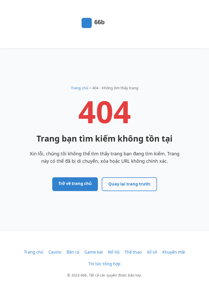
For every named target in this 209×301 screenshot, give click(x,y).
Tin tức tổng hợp (104, 264)
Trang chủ (79, 87)
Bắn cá (73, 252)
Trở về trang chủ (75, 183)
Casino (54, 252)
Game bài (93, 252)
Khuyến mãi (173, 252)
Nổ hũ (114, 252)
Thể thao (133, 252)
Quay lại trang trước (129, 184)
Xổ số (152, 252)
